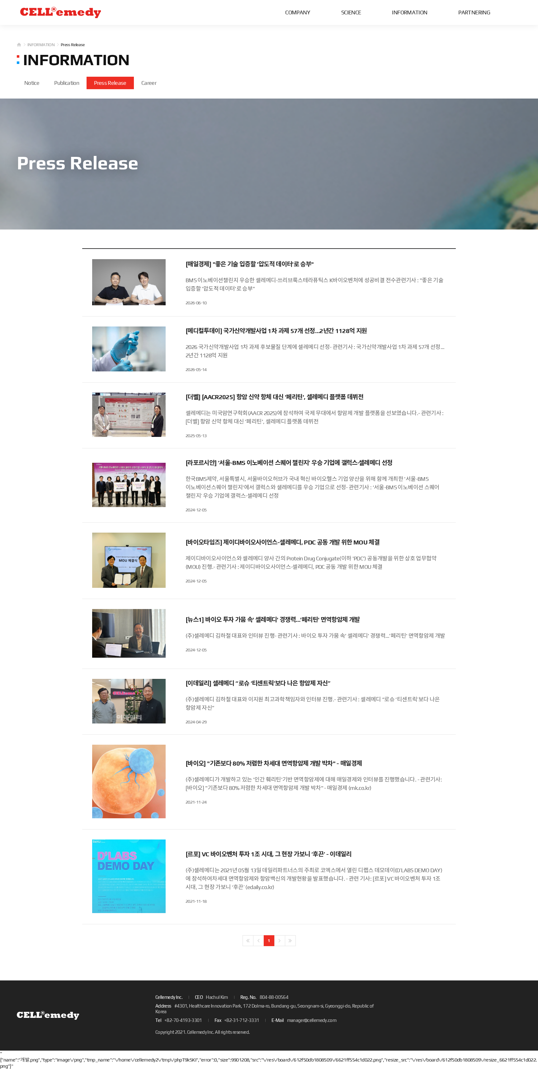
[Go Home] (60, 12)
